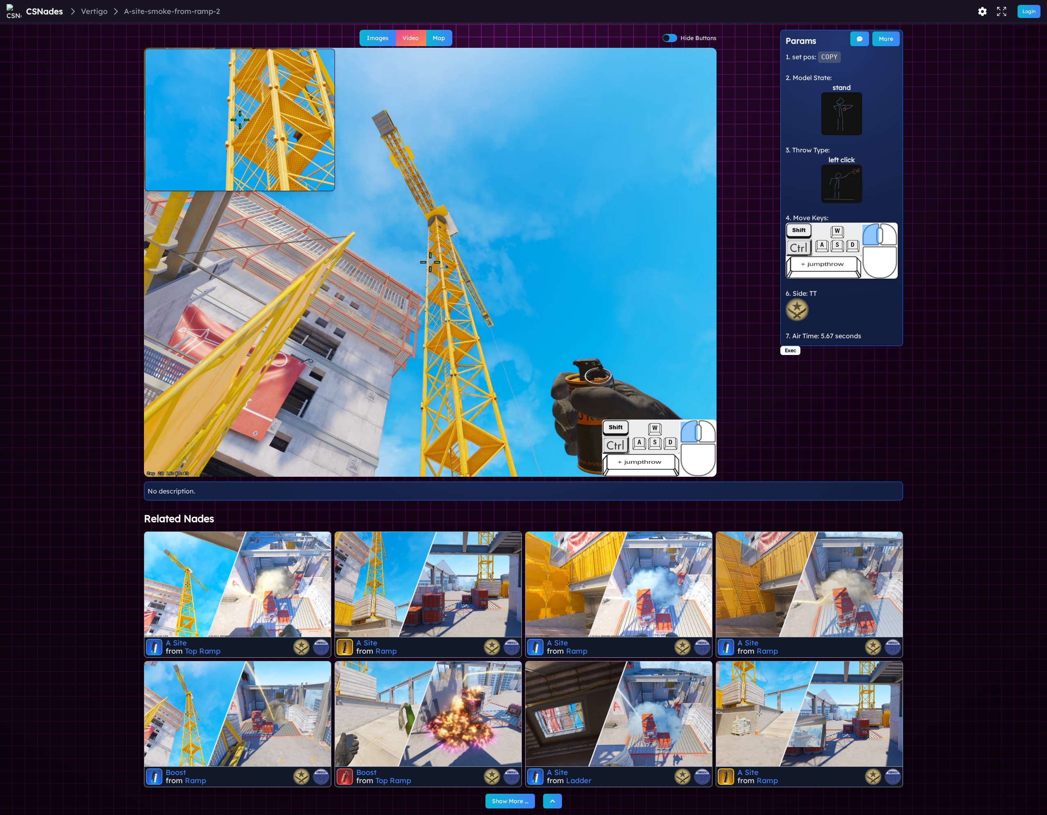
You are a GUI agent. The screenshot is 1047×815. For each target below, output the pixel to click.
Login (1029, 11)
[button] (430, 262)
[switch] (670, 38)
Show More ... (510, 801)
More (886, 38)
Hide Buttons (699, 38)
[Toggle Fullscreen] (1001, 11)
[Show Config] (982, 11)
